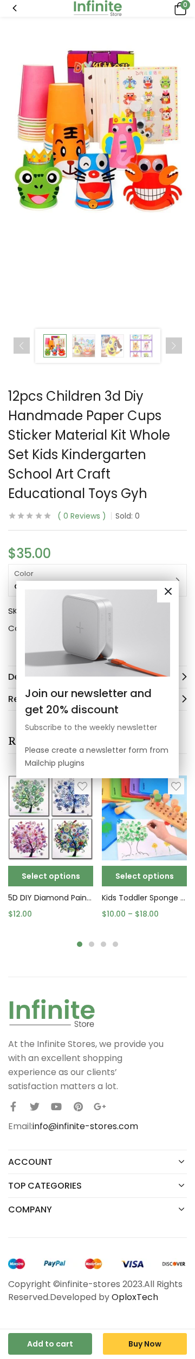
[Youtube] (56, 1106)
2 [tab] (91, 944)
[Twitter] (35, 1106)
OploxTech (135, 1297)
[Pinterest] (78, 1106)
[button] (179, 8)
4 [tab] (115, 944)
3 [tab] (103, 944)
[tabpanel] (51, 851)
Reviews (81, 516)
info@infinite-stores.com (85, 1126)
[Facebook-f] (13, 1106)
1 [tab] (79, 944)
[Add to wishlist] (82, 786)
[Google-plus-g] (100, 1106)
